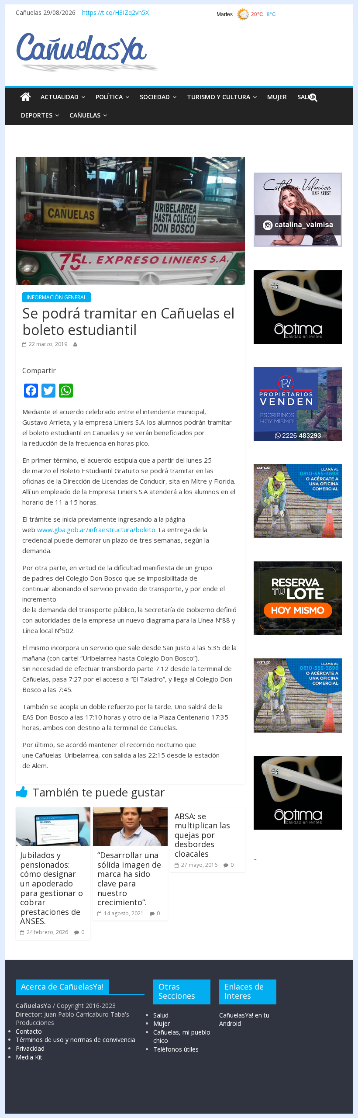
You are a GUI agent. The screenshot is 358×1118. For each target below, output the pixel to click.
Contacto (29, 1031)
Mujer (161, 1023)
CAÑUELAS (84, 115)
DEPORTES (36, 115)
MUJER (277, 97)
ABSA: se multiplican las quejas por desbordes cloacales (202, 835)
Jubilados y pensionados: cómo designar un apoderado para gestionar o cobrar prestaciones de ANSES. (51, 888)
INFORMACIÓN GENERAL (56, 297)
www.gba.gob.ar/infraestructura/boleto (96, 529)
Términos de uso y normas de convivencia (75, 1039)
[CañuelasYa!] (87, 37)
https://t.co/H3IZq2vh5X (115, 12)
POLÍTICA (109, 97)
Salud (161, 1015)
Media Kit (29, 1057)
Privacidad (30, 1048)
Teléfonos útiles (176, 1049)
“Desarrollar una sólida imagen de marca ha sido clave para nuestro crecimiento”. (129, 878)
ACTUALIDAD (60, 97)
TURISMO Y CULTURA (218, 97)
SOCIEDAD (155, 97)
